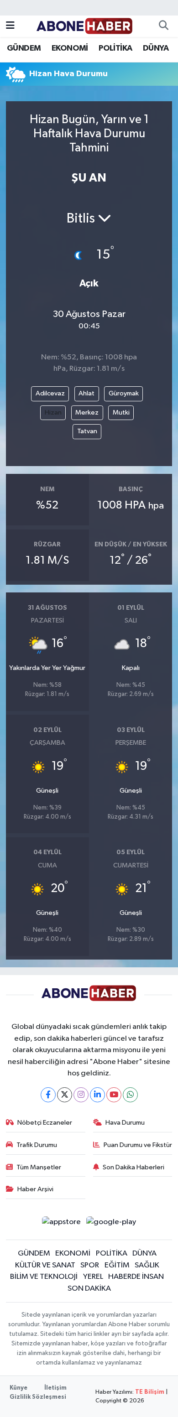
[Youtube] (113, 1094)
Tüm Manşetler (38, 1167)
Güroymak (124, 393)
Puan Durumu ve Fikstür (138, 1145)
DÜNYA (155, 48)
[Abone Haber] (85, 25)
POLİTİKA (115, 48)
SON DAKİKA (89, 1288)
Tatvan (87, 431)
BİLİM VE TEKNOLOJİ (44, 1277)
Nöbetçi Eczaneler (44, 1122)
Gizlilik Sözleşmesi (38, 1397)
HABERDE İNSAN (136, 1277)
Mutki (121, 412)
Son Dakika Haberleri (133, 1167)
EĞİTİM (117, 1265)
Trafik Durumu (36, 1145)
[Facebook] (48, 1094)
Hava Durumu (125, 1122)
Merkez (87, 412)
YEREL (93, 1277)
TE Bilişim (149, 1392)
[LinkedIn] (97, 1094)
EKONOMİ (70, 48)
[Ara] (163, 26)
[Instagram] (81, 1094)
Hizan (53, 412)
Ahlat (86, 393)
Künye (18, 1388)
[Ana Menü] (10, 26)
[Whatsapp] (130, 1094)
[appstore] (61, 1224)
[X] (64, 1094)
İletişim (55, 1388)
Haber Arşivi (35, 1189)
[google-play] (111, 1224)
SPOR (89, 1265)
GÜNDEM (24, 48)
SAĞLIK (147, 1265)
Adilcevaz (50, 393)
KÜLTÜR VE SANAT (45, 1265)
